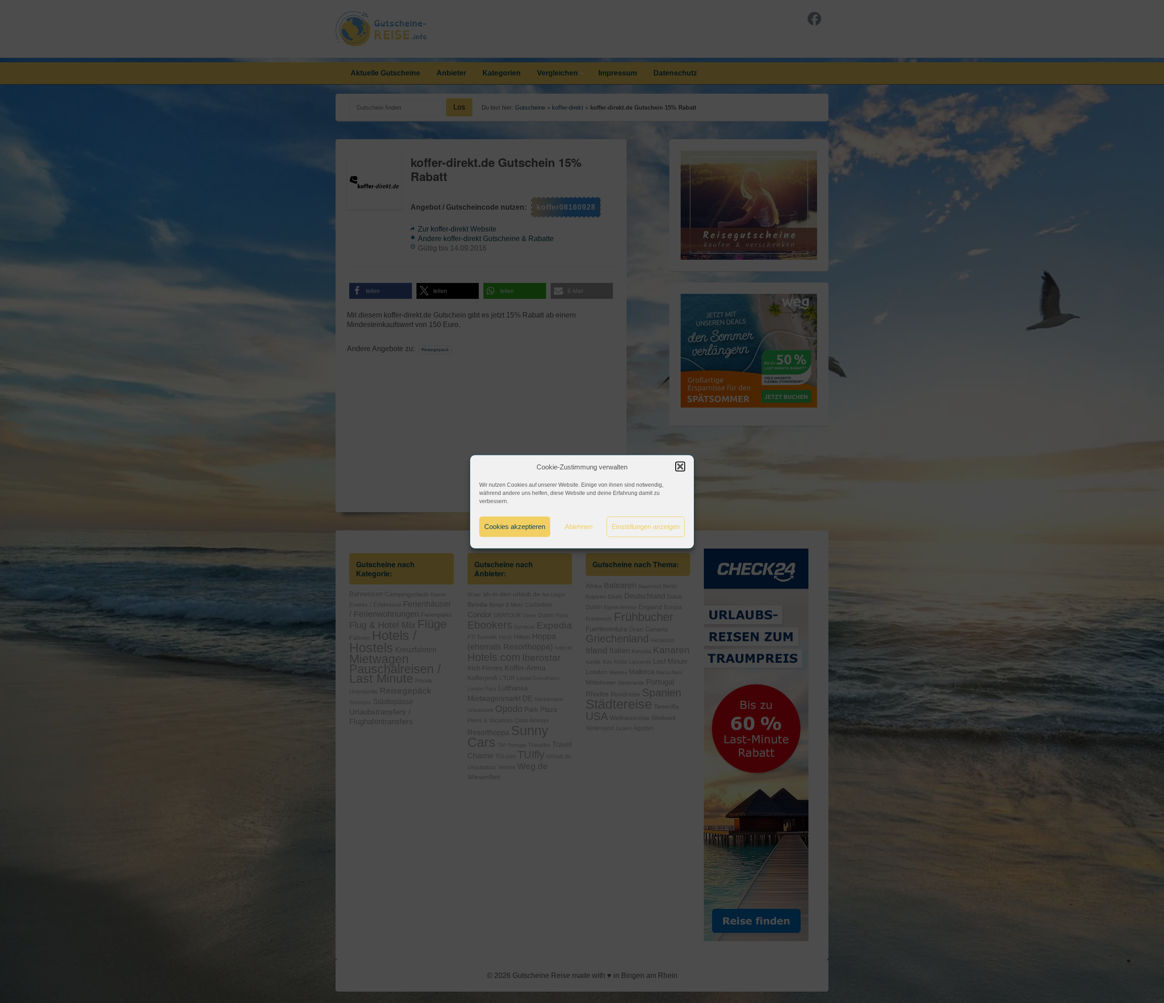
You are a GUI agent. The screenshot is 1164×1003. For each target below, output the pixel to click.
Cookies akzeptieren (514, 526)
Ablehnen (578, 526)
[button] (680, 466)
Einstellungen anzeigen (646, 526)
